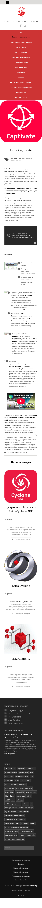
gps (32, 776)
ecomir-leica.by (31, 886)
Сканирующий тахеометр (14, 815)
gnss (11, 776)
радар (32, 823)
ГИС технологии (20, 52)
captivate (20, 769)
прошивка (24, 823)
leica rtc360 (20, 792)
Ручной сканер (10, 812)
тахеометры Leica (26, 831)
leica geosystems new (24, 788)
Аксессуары (21, 47)
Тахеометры (21, 92)
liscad (12, 796)
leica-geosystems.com (21, 890)
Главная (21, 864)
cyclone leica (23, 772)
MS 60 (29, 796)
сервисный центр (11, 831)
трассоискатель (11, 835)
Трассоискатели (20, 97)
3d (6, 769)
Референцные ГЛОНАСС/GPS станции (19, 808)
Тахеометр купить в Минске (15, 819)
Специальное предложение (21, 87)
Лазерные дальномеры (21, 57)
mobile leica (20, 796)
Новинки (20, 77)
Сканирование (23, 812)
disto (31, 772)
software (26, 804)
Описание (8, 254)
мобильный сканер (12, 823)
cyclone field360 (11, 772)
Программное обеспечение (21, 82)
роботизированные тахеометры (16, 827)
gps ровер (9, 780)
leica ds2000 (9, 788)
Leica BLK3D (25, 780)
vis (32, 804)
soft (13, 800)
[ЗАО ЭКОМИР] (21, 12)
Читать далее (9, 754)
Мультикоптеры (21, 67)
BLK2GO (12, 769)
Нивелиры (21, 72)
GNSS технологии (22, 776)
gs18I (17, 780)
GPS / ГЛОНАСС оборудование (21, 42)
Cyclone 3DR (30, 769)
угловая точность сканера (14, 839)
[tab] (8, 254)
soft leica (19, 800)
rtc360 (7, 800)
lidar (6, 796)
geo (6, 776)
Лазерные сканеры (20, 62)
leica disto (22, 784)
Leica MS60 (9, 792)
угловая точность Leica (27, 835)
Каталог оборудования (20, 868)
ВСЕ (20, 32)
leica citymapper (11, 784)
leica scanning (31, 792)
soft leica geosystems (12, 804)
